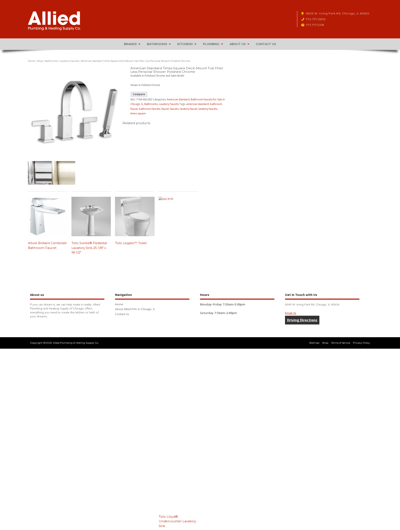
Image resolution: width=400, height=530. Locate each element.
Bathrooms (51, 60)
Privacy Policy (361, 342)
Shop (40, 60)
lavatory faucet (188, 109)
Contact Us (122, 314)
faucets (174, 109)
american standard (197, 104)
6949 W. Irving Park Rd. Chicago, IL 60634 (337, 13)
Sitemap (314, 342)
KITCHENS (185, 44)
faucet (165, 109)
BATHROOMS (157, 44)
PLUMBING (211, 44)
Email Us (290, 313)
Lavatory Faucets (69, 60)
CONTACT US (266, 44)
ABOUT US (238, 44)
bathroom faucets (149, 109)
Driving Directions (302, 320)
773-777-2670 (316, 19)
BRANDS (130, 44)
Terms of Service (340, 342)
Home (31, 60)
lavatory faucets (208, 109)
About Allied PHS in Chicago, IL (135, 309)
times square (138, 113)
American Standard (178, 99)
